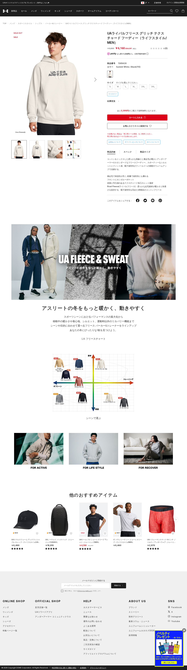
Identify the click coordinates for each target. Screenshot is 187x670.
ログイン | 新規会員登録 (175, 3)
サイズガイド (113, 94)
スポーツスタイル (25, 23)
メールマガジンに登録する (93, 580)
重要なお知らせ (90, 616)
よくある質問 (89, 626)
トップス (38, 23)
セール (24, 11)
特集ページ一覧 (10, 630)
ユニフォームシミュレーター (142, 626)
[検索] (171, 10)
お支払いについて (115, 142)
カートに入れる (136, 117)
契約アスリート (136, 616)
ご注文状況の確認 (91, 644)
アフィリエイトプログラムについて (99, 653)
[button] (94, 79)
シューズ (68, 11)
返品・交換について (92, 640)
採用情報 (133, 635)
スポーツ (80, 11)
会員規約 (83, 668)
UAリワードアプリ (43, 612)
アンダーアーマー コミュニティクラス (53, 616)
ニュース (87, 612)
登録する (117, 585)
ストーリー (134, 612)
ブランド (133, 607)
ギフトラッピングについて (134, 142)
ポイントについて (153, 142)
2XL (143, 86)
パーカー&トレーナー (53, 23)
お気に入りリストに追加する (135, 126)
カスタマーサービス (92, 607)
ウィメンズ (45, 11)
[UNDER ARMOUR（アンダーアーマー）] (5, 11)
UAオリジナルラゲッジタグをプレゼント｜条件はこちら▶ (26, 3)
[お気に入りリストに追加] (37, 533)
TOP (4, 23)
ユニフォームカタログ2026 (142, 630)
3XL (153, 86)
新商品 (14, 11)
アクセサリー (9, 626)
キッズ (57, 11)
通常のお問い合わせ (92, 621)
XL (134, 86)
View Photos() (20, 132)
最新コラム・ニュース (139, 621)
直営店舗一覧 (41, 607)
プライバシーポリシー (84, 591)
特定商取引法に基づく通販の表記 (64, 668)
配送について (89, 630)
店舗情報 (157, 3)
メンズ (34, 11)
